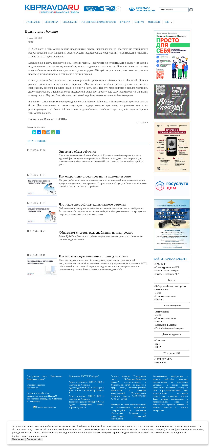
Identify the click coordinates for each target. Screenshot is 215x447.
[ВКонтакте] (39, 132)
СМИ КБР (160, 264)
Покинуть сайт (34, 439)
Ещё (165, 22)
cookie (100, 426)
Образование (70, 22)
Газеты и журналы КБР (167, 274)
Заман (158, 293)
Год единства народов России (98, 22)
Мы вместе (154, 22)
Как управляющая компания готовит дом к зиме (93, 256)
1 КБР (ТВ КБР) (163, 359)
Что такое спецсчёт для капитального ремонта (92, 204)
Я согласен (18, 439)
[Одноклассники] (44, 132)
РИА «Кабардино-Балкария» (169, 328)
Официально (33, 22)
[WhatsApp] (53, 132)
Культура (125, 22)
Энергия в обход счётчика (77, 151)
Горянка (159, 299)
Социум (139, 22)
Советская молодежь (165, 296)
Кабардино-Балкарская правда (170, 286)
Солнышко (160, 340)
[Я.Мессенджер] (34, 132)
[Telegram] (48, 132)
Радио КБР (160, 362)
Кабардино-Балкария (165, 325)
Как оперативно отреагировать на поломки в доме (95, 176)
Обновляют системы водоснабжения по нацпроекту (96, 232)
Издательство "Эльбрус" (167, 270)
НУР (157, 344)
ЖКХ (30, 42)
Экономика (51, 22)
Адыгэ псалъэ (162, 289)
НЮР (158, 347)
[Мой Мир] (58, 132)
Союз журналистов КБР (167, 267)
